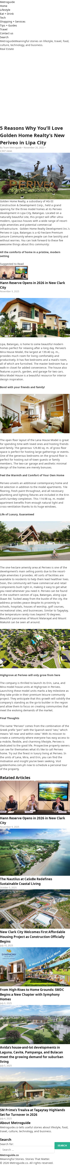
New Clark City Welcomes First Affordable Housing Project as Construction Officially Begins (32, 937)
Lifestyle (5, 10)
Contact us (6, 33)
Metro (7, 2)
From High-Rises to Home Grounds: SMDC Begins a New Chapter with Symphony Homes (32, 994)
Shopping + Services (12, 21)
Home (3, 6)
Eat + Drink (7, 13)
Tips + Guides (8, 25)
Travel (3, 29)
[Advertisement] (35, 88)
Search (4, 37)
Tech (3, 17)
